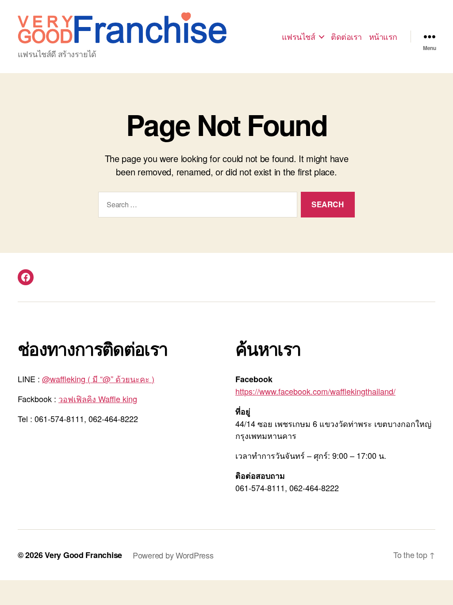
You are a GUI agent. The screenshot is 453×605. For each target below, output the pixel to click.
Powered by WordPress (173, 555)
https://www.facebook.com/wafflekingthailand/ (315, 391)
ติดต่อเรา (346, 37)
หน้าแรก (383, 37)
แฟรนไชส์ (298, 37)
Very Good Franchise (83, 555)
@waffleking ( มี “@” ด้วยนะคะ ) (98, 378)
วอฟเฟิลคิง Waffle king (97, 398)
